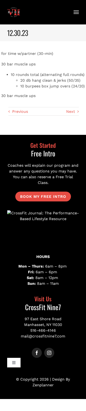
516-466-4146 (43, 330)
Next (70, 111)
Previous (20, 111)
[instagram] (49, 353)
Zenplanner (43, 385)
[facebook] (37, 353)
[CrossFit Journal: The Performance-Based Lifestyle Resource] (43, 228)
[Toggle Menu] (76, 12)
